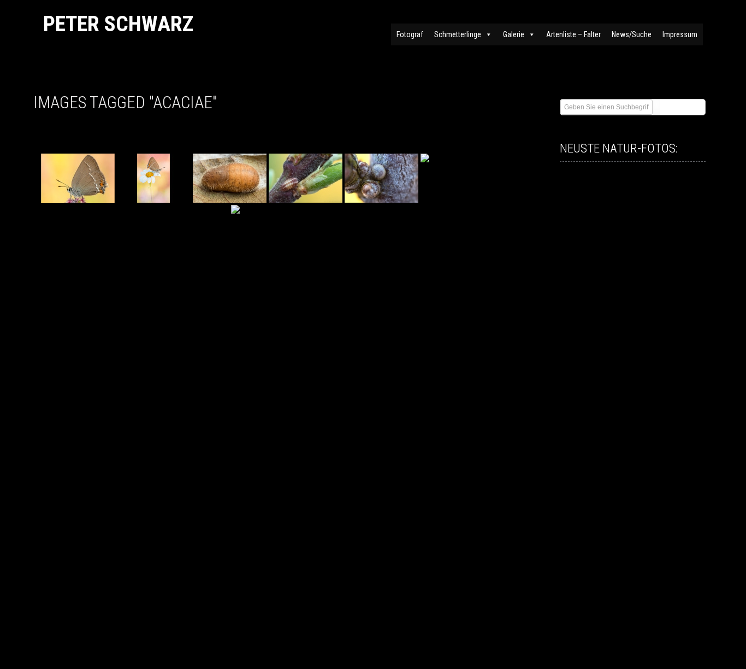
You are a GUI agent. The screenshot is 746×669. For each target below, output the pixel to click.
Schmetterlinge (457, 34)
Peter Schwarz (118, 24)
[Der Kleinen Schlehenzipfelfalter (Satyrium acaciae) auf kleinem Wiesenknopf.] (78, 178)
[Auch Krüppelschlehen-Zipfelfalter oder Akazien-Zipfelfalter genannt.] (268, 229)
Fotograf (409, 34)
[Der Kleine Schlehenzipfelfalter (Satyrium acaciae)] (154, 178)
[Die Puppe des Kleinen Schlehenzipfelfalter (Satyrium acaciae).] (230, 178)
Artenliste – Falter (573, 34)
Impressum (679, 34)
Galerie (513, 34)
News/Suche (632, 34)
